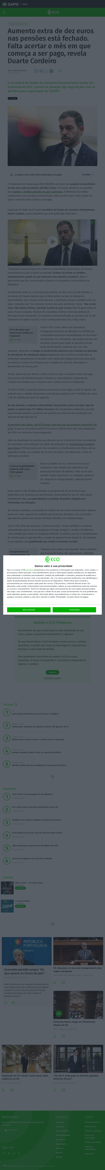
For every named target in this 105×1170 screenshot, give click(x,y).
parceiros (29, 570)
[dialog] (52, 585)
